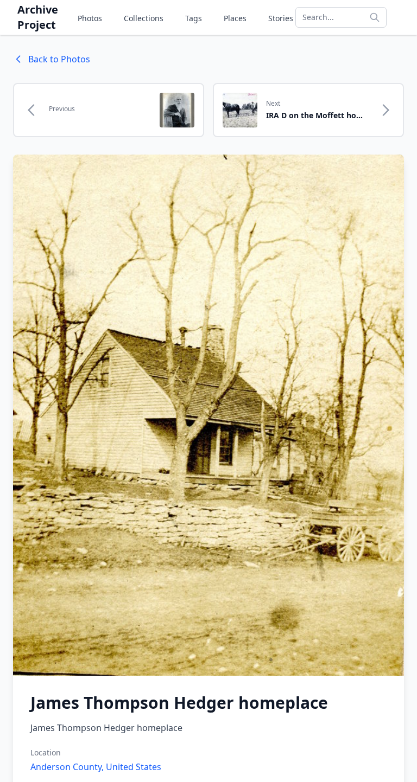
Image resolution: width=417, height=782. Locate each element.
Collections (143, 18)
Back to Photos (59, 59)
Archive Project (37, 17)
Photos (90, 18)
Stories (280, 18)
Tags (193, 18)
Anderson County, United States (95, 767)
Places (235, 18)
